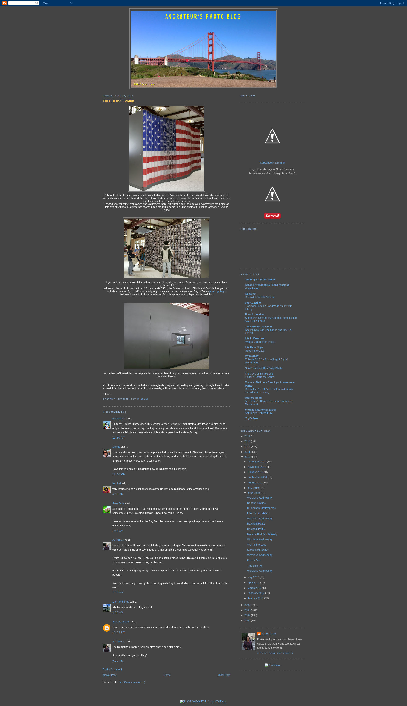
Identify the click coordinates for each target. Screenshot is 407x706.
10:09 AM (118, 632)
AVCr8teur (118, 540)
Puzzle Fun (253, 560)
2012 (247, 446)
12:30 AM (118, 437)
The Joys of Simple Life (259, 373)
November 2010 (257, 466)
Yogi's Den (251, 418)
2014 (247, 436)
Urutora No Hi (253, 397)
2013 (247, 441)
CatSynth (250, 293)
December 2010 (257, 461)
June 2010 (254, 493)
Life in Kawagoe (254, 338)
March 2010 (255, 587)
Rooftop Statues (256, 502)
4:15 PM (118, 494)
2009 (247, 604)
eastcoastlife (253, 302)
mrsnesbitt (118, 418)
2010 (247, 456)
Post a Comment (112, 669)
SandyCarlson (120, 621)
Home (167, 675)
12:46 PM (118, 474)
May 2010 (254, 577)
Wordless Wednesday (259, 497)
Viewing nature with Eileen (260, 409)
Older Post (224, 675)
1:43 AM (118, 530)
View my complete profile (275, 653)
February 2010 (256, 593)
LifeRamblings (120, 601)
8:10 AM (118, 612)
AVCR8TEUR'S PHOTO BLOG (203, 17)
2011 (247, 451)
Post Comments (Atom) (131, 682)
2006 (247, 620)
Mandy (116, 446)
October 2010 (256, 472)
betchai (116, 483)
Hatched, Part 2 (256, 523)
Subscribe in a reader (272, 162)
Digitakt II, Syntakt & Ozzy (259, 297)
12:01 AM (142, 399)
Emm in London (254, 314)
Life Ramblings (254, 347)
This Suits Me (255, 565)
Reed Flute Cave (255, 350)
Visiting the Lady (256, 544)
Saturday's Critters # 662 (259, 413)
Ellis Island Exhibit (118, 101)
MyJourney (252, 356)
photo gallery (216, 291)
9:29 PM (118, 660)
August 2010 (255, 482)
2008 (247, 610)
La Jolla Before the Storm (259, 377)
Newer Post (109, 675)
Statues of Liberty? (258, 550)
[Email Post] (148, 399)
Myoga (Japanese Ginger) (260, 341)
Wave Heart (252, 288)
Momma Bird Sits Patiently (262, 534)
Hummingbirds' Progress (261, 508)
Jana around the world (258, 326)
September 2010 (258, 477)
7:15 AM (118, 592)
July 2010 (253, 487)
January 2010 (256, 598)
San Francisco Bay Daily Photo (263, 368)
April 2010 (254, 582)
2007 (247, 615)
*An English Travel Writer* (260, 279)
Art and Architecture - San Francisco (267, 285)
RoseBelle (118, 503)
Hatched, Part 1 (256, 529)
